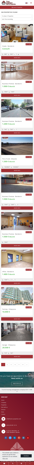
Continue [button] (26, 455)
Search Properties (17, 7)
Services (3, 409)
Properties (3, 405)
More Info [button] (5, 458)
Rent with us (4, 407)
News (2, 412)
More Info (17, 57)
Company (3, 402)
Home (2, 400)
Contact (3, 414)
